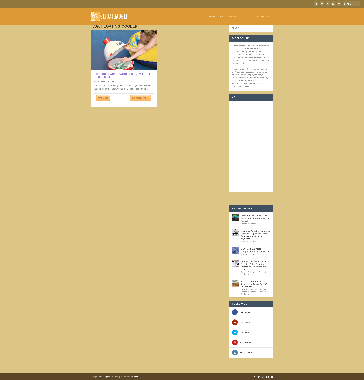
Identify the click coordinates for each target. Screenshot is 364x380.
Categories (227, 16)
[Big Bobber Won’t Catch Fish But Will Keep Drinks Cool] (124, 50)
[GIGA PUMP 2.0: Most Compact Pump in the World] (235, 250)
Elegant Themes (110, 376)
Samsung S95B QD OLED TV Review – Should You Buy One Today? (255, 218)
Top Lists (246, 16)
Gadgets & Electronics (249, 224)
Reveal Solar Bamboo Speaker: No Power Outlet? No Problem (254, 284)
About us (262, 16)
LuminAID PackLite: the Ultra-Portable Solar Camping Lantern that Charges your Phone (255, 265)
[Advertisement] (251, 146)
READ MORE (103, 98)
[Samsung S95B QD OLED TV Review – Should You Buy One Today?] (235, 217)
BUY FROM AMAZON (140, 98)
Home (212, 16)
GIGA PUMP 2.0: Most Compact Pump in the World (255, 250)
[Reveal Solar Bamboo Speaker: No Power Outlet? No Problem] (235, 283)
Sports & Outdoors (101, 81)
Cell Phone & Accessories (256, 289)
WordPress (137, 376)
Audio (243, 289)
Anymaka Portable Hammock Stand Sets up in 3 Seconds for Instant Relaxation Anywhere (255, 235)
